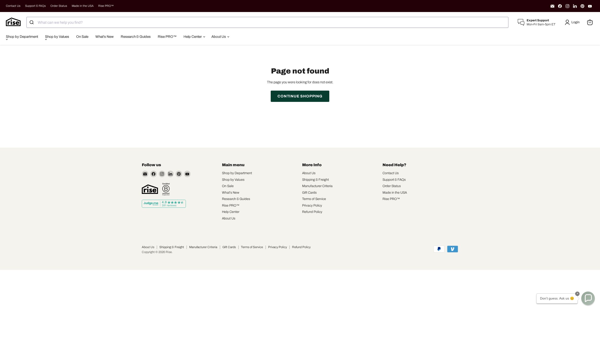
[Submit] (32, 22)
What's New (104, 36)
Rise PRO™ (106, 6)
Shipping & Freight (315, 179)
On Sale (82, 36)
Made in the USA (83, 6)
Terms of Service (314, 199)
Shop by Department (22, 36)
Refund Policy (312, 212)
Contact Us (13, 6)
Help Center (193, 36)
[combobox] (267, 22)
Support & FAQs (35, 6)
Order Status (58, 6)
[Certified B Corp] (166, 189)
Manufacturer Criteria (317, 186)
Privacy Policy (312, 205)
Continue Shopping (300, 96)
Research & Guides (136, 36)
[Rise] (150, 189)
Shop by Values (57, 36)
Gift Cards (309, 192)
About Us (219, 36)
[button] (573, 22)
